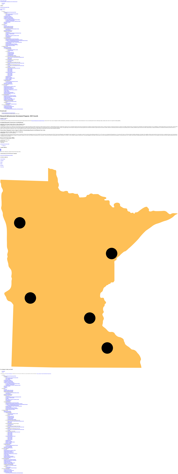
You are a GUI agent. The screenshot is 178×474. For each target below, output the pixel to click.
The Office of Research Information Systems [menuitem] (12, 28)
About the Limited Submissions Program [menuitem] (12, 81)
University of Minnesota (9, 373)
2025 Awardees (10, 432)
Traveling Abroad (8, 406)
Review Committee (9, 442)
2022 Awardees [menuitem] (10, 71)
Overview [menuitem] (5, 25)
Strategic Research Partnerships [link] (8, 100)
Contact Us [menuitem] (5, 23)
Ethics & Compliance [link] (5, 84)
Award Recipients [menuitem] (10, 50)
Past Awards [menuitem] (9, 61)
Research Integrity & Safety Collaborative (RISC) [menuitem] (13, 21)
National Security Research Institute (11, 465)
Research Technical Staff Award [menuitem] (10, 72)
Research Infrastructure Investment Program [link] (12, 59)
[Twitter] (89, 149)
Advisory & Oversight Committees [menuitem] (9, 18)
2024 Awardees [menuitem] (10, 69)
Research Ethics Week (7, 457)
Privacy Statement (39, 373)
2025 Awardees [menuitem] (10, 68)
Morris (1, 163)
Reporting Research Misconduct (8, 456)
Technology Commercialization (8, 463)
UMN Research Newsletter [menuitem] (8, 107)
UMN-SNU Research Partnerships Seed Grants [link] (13, 64)
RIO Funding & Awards (7, 411)
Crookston (1, 160)
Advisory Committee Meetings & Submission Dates (13, 396)
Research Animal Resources (8, 394)
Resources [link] (3, 24)
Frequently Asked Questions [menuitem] (10, 33)
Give (1, 8)
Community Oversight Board (10, 384)
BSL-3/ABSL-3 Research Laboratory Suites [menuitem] (12, 35)
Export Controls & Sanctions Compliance (12, 408)
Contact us (3, 8)
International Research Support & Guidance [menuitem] (12, 38)
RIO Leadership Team (9, 378)
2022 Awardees (10, 435)
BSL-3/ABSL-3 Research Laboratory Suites (12, 399)
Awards (9, 427)
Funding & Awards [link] (5, 46)
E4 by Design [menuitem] (8, 15)
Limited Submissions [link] (7, 80)
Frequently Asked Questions (10, 397)
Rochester (1, 165)
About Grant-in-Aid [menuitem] (11, 52)
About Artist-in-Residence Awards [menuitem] (13, 49)
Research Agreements (7, 461)
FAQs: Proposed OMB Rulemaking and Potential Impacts (14, 472)
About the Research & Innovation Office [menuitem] (10, 12)
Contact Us (4, 145)
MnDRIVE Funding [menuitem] (9, 77)
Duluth (1, 162)
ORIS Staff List (8, 393)
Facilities (7, 398)
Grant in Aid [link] (8, 51)
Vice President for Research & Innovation (12, 377)
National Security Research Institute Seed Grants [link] (13, 62)
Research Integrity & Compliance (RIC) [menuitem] (10, 86)
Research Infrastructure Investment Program (8, 112)
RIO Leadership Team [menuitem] (9, 14)
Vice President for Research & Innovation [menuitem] (12, 13)
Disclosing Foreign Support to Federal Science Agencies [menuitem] (14, 39)
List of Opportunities (9, 446)
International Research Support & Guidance (12, 402)
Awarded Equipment (11, 417)
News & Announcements (7, 469)
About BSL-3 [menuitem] (8, 32)
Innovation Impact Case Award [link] (10, 67)
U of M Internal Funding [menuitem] (7, 79)
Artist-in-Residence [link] (9, 48)
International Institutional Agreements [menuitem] (11, 43)
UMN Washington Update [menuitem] (8, 108)
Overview (5, 389)
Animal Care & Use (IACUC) (8, 452)
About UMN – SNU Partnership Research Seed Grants (16, 429)
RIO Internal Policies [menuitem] (7, 22)
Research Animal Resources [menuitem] (8, 30)
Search (2, 5)
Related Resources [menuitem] (8, 36)
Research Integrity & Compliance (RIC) (10, 450)
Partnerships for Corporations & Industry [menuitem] (10, 95)
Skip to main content (3, 0)
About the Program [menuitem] (10, 60)
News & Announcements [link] (6, 104)
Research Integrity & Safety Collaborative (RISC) (13, 385)
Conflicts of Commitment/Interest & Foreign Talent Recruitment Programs (17, 404)
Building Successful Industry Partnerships (10, 460)
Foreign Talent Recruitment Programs (13, 405)
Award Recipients (10, 414)
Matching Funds (8, 440)
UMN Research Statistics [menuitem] (7, 16)
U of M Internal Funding (7, 443)
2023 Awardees (10, 434)
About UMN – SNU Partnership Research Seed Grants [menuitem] (16, 65)
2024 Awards (10, 422)
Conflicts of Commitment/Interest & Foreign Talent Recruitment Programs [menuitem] (17, 40)
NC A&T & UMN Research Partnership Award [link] (13, 56)
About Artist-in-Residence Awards (13, 413)
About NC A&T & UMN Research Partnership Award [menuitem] (16, 57)
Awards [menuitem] (9, 63)
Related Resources (8, 400)
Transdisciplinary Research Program (11, 467)
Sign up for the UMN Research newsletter (6, 155)
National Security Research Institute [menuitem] (11, 101)
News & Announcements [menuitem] (7, 105)
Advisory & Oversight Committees (9, 382)
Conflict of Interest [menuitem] (7, 91)
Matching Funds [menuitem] (8, 76)
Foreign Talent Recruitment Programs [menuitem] (13, 41)
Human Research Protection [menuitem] (8, 87)
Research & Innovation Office (4, 7)
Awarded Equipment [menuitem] (11, 53)
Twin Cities (2, 166)
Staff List (5, 386)
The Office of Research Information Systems (12, 392)
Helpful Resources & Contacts (10, 409)
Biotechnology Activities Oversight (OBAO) (10, 453)
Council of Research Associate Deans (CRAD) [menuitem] (13, 19)
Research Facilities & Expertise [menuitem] (8, 26)
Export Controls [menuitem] (6, 90)
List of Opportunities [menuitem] (9, 82)
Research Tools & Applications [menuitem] (8, 27)
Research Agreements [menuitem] (7, 97)
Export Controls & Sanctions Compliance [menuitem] (12, 44)
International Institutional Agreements (11, 407)
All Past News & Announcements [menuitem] (9, 106)
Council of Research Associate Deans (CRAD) (13, 383)
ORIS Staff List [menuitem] (8, 29)
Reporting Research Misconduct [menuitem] (8, 92)
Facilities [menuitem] (7, 34)
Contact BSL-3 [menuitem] (8, 37)
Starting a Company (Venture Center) (9, 462)
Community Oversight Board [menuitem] (10, 20)
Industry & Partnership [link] (5, 94)
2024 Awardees (10, 433)
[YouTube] (89, 150)
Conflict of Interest (7, 455)
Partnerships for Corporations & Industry (10, 459)
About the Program (10, 424)
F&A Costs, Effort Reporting (8, 447)
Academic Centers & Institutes (8, 381)
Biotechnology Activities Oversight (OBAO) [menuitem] (10, 89)
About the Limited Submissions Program (12, 445)
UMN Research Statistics (7, 380)
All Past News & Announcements (9, 470)
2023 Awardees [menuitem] (10, 70)
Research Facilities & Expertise (8, 390)
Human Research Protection (8, 451)
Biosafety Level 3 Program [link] (8, 31)
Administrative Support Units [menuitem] (8, 17)
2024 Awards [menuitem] (10, 58)
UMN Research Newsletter (8, 471)
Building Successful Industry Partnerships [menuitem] (10, 96)
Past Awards (9, 425)
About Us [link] (3, 11)
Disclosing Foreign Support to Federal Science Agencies (14, 403)
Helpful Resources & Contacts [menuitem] (10, 45)
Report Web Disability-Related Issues (46, 373)
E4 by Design (8, 379)
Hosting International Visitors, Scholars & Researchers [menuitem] (14, 42)
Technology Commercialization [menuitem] (8, 99)
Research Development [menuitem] (7, 47)
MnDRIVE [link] (5, 102)
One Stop (3, 3)
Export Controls (6, 454)
